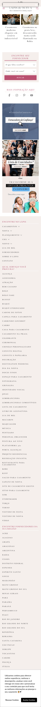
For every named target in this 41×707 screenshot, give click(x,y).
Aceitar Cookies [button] (29, 700)
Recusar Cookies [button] (12, 700)
